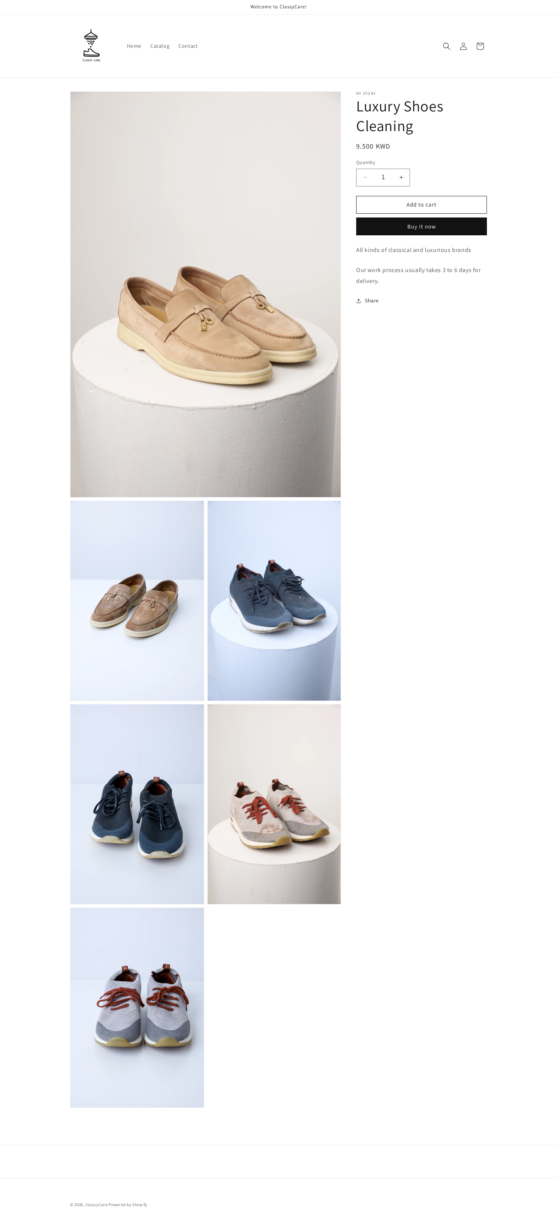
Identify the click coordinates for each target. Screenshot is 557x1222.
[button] (446, 46)
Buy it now (421, 226)
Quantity (365, 162)
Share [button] (372, 300)
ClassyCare (97, 1204)
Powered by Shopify (127, 1204)
